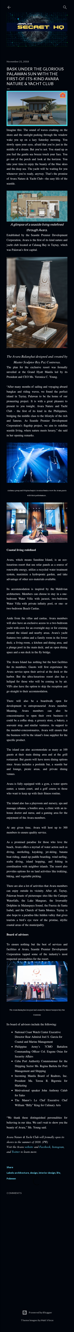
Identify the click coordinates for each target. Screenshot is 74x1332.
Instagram (58, 1147)
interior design (47, 1172)
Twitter (16, 1152)
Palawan (11, 1178)
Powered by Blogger (40, 1312)
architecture (22, 1172)
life (58, 1172)
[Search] (64, 6)
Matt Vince (47, 1320)
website (29, 1147)
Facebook (44, 1147)
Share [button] (10, 1167)
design (34, 1172)
